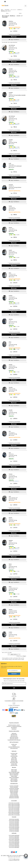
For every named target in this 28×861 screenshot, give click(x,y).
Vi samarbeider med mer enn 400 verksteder (14, 700)
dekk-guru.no (16, 859)
